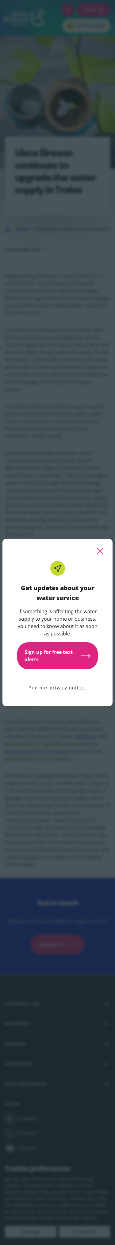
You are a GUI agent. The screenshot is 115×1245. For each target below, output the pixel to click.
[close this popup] (100, 551)
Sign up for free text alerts (49, 656)
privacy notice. (68, 688)
